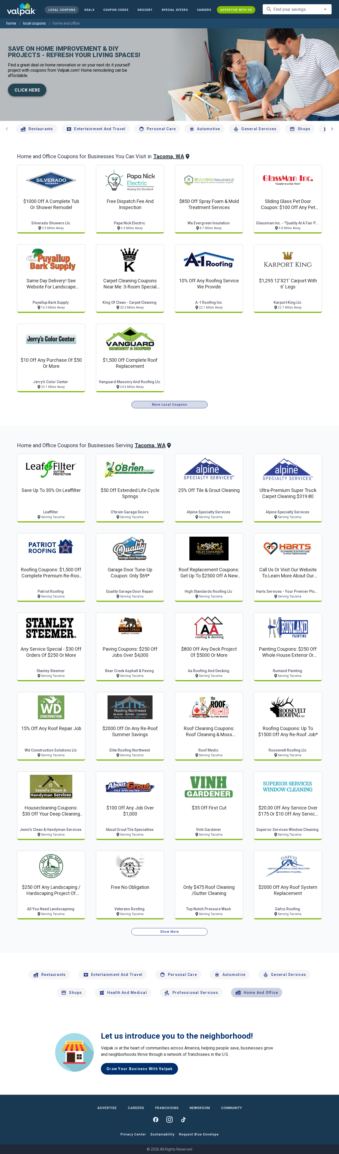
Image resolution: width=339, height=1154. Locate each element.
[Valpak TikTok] (183, 1119)
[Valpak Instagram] (169, 1119)
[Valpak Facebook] (155, 1119)
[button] (174, 9)
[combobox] (297, 9)
